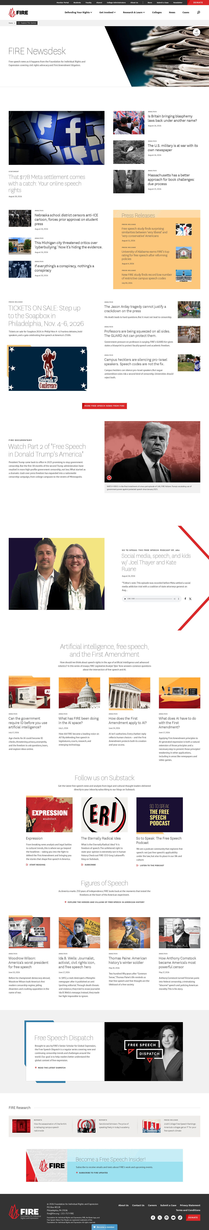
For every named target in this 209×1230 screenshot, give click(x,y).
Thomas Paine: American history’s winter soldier (128, 960)
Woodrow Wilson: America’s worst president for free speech (28, 962)
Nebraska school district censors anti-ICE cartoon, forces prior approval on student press (66, 219)
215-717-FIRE (67, 1213)
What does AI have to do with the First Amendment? (177, 722)
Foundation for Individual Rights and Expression (76, 1204)
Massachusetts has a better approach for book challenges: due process (171, 179)
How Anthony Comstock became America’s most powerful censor (177, 962)
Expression (34, 838)
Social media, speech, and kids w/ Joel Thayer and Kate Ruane (156, 562)
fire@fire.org (53, 1213)
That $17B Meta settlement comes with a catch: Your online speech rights (46, 183)
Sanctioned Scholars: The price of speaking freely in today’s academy (114, 1125)
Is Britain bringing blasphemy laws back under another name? (172, 118)
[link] (19, 13)
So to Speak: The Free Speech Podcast (159, 840)
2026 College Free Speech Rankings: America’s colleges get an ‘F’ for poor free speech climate (180, 1127)
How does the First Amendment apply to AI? (128, 720)
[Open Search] (198, 12)
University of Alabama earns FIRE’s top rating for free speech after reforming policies (145, 255)
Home (11, 23)
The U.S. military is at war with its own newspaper (173, 147)
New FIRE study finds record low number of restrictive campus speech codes (147, 276)
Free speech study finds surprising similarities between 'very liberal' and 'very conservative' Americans (144, 231)
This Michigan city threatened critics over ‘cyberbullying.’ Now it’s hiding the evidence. (68, 244)
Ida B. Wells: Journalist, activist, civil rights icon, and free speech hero (77, 962)
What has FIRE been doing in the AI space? (79, 720)
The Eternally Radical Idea (101, 838)
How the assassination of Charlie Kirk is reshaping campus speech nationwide (50, 1127)
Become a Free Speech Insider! (111, 1159)
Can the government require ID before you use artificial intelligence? (27, 722)
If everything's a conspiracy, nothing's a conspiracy (64, 268)
